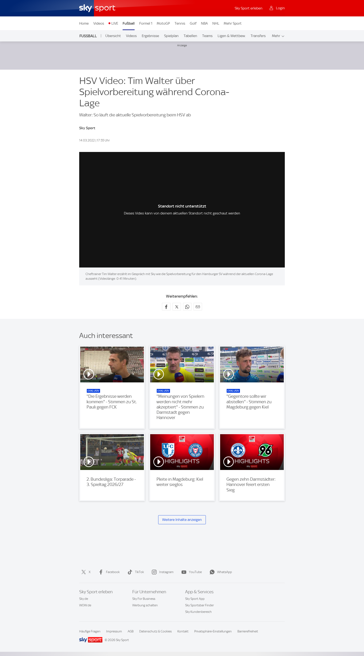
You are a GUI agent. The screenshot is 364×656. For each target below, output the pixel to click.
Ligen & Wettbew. (232, 36)
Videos (98, 23)
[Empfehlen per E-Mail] (198, 306)
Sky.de (83, 599)
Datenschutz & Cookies (155, 631)
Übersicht (113, 36)
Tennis (180, 23)
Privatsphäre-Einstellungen (213, 631)
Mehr (276, 36)
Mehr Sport (233, 23)
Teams (207, 36)
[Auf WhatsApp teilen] (187, 306)
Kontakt (183, 631)
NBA (204, 23)
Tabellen (190, 36)
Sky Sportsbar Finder (199, 605)
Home (84, 23)
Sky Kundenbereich (198, 612)
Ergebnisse (150, 36)
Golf (193, 23)
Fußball (129, 23)
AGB (131, 631)
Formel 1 (145, 23)
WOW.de (85, 605)
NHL (215, 23)
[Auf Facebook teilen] (166, 306)
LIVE (114, 23)
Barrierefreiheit (247, 631)
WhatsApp (224, 572)
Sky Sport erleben (248, 8)
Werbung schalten (145, 605)
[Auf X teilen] (177, 306)
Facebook (113, 572)
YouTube (195, 572)
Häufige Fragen (89, 631)
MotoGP (163, 23)
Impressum (114, 631)
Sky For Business (143, 599)
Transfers (258, 36)
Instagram (166, 572)
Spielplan (171, 36)
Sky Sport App (195, 599)
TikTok (139, 572)
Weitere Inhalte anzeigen (182, 520)
